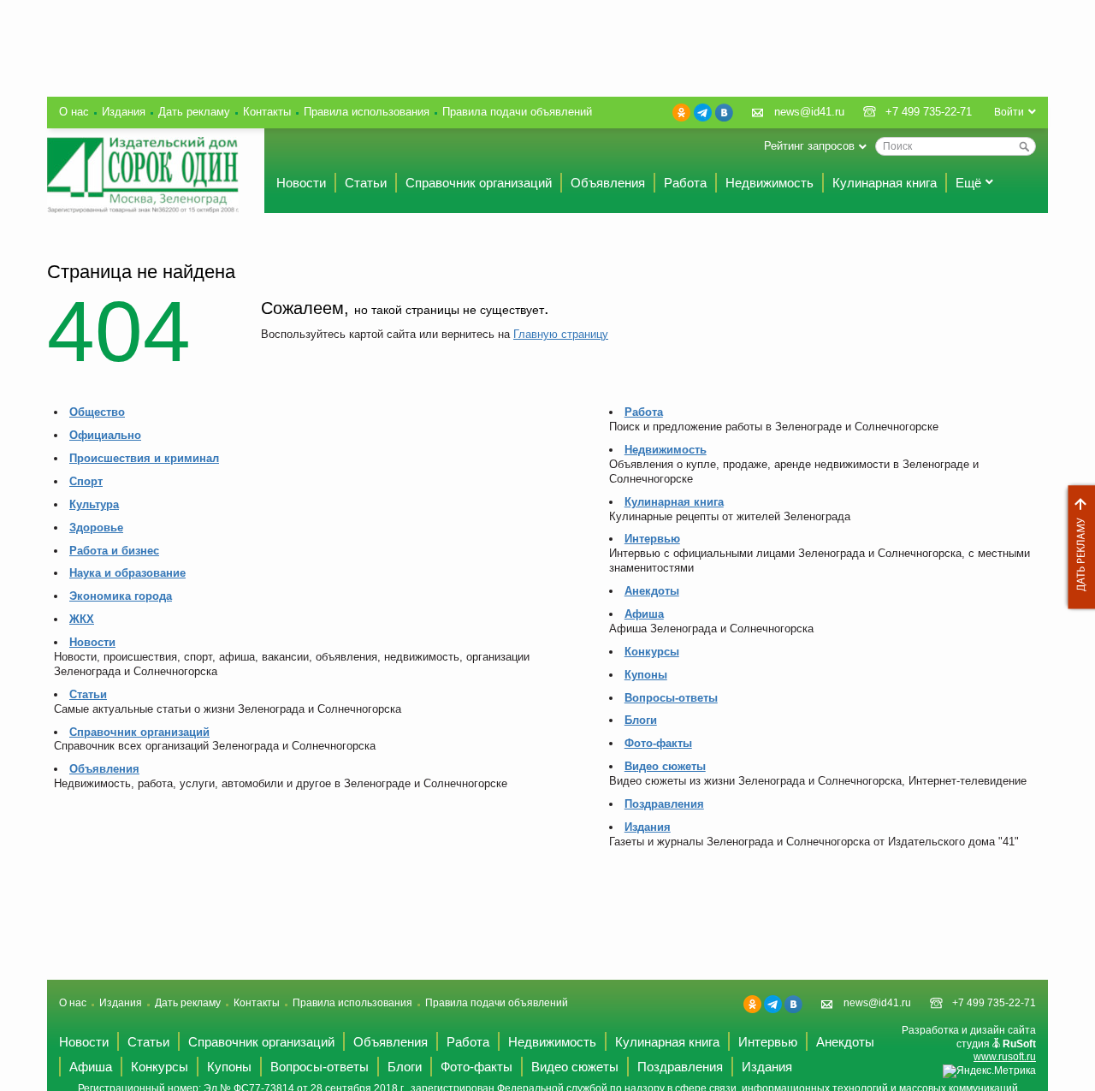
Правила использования (366, 111)
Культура (94, 504)
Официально (105, 435)
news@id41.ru (809, 111)
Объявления (608, 182)
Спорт (86, 481)
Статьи (366, 182)
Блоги (640, 720)
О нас (74, 111)
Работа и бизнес (114, 550)
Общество (97, 412)
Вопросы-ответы (671, 697)
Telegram (703, 113)
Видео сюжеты (665, 766)
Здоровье (96, 527)
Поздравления (664, 803)
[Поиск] (1024, 146)
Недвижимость (769, 182)
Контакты (267, 111)
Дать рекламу (1077, 547)
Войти (1009, 112)
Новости (301, 182)
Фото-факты (658, 743)
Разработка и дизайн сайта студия (969, 1043)
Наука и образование (127, 572)
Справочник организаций (478, 182)
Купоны (645, 674)
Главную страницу (560, 334)
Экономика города (120, 596)
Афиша (644, 614)
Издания (123, 111)
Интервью (652, 538)
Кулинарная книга (884, 182)
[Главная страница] (143, 175)
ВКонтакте (724, 113)
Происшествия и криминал (144, 458)
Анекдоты (651, 590)
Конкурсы (651, 651)
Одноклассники (681, 113)
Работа (685, 182)
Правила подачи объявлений (517, 111)
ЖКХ (81, 619)
